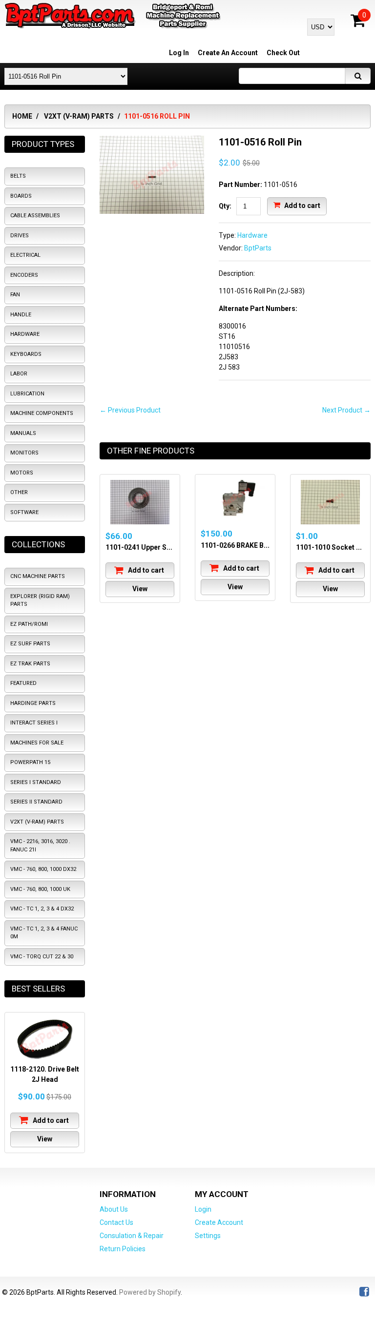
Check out (283, 53)
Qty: (225, 206)
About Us (114, 1209)
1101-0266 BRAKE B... (235, 545)
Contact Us (116, 1222)
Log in (179, 53)
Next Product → (346, 410)
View (139, 589)
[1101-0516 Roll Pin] (152, 141)
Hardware (252, 235)
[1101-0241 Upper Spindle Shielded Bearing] (139, 502)
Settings (208, 1236)
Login (203, 1209)
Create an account (228, 53)
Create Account (219, 1222)
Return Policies (123, 1249)
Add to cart (301, 205)
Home (22, 116)
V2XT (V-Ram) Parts (79, 116)
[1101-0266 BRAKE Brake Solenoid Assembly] (235, 501)
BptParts (257, 248)
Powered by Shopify (150, 1292)
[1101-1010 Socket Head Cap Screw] (330, 502)
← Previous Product (130, 410)
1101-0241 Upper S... (138, 547)
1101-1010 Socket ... (329, 547)
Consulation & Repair (132, 1236)
